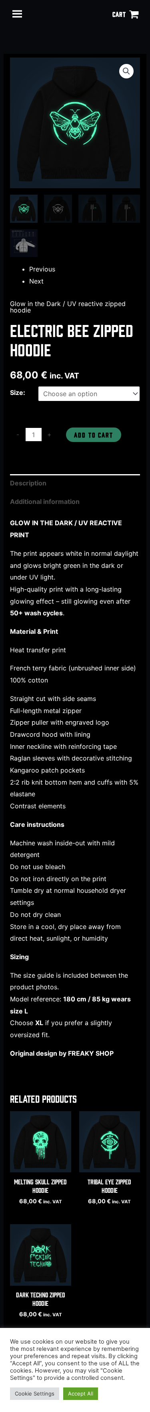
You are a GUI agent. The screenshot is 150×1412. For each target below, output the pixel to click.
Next (36, 281)
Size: (17, 392)
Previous (42, 269)
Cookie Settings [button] (34, 1393)
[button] (126, 71)
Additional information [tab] (45, 501)
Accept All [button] (80, 1393)
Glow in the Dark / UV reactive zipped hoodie (68, 307)
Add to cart (93, 434)
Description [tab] (28, 483)
